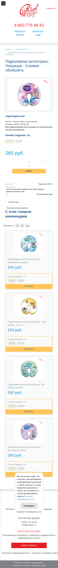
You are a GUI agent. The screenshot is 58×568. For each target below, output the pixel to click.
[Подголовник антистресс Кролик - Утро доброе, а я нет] (29, 306)
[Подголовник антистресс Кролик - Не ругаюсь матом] (29, 369)
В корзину (29, 286)
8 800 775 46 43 (29, 25)
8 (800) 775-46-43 (29, 522)
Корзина (50, 8)
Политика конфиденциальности (16, 553)
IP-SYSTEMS (16, 565)
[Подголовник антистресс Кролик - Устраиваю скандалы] (29, 243)
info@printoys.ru (29, 525)
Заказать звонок (19, 33)
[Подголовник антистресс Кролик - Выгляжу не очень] (29, 431)
